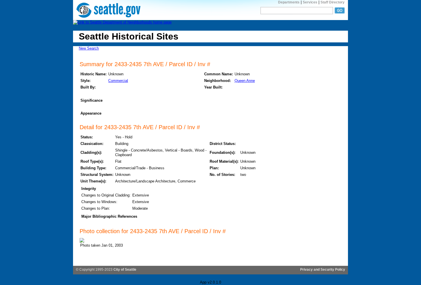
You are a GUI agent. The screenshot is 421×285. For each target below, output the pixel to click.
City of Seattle (124, 270)
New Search (89, 48)
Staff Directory (332, 2)
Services (310, 2)
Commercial (118, 80)
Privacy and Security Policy (322, 270)
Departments (289, 2)
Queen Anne (245, 80)
